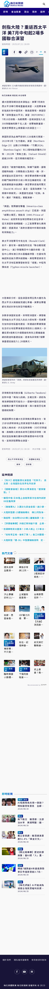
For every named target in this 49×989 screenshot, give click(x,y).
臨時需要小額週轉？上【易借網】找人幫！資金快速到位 (9, 675)
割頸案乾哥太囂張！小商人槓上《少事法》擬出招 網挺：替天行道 (25, 529)
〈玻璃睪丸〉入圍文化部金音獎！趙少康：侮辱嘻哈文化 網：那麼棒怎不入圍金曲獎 (25, 506)
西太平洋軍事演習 (15, 459)
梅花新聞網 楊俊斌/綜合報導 (14, 95)
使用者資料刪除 (39, 959)
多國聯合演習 (34, 459)
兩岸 (34, 11)
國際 (42, 11)
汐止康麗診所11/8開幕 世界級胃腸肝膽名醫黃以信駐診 (9, 596)
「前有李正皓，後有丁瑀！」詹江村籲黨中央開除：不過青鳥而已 (25, 534)
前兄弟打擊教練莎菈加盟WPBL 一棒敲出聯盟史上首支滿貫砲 (38, 644)
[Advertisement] (24, 745)
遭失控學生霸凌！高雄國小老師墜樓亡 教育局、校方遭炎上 (8, 568)
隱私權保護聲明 (21, 959)
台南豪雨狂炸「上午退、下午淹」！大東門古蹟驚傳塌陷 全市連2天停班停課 (39, 596)
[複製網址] (26, 52)
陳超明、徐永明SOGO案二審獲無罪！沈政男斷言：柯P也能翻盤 (25, 517)
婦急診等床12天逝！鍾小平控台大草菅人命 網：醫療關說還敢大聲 (24, 568)
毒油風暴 (16, 11)
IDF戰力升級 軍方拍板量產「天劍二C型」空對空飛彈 (24, 616)
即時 (5, 11)
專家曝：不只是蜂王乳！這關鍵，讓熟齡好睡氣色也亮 (8, 650)
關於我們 (7, 959)
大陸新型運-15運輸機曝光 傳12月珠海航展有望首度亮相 (25, 512)
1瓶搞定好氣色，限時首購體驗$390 (39, 575)
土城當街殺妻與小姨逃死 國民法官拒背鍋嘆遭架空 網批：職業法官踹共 (23, 596)
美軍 (18, 464)
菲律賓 (29, 464)
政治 (26, 11)
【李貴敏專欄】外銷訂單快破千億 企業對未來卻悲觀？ (25, 523)
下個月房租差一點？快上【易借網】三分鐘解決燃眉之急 (24, 675)
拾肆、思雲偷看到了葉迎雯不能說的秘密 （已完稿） (9, 616)
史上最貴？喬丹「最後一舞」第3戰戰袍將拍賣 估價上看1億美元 (39, 671)
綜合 (4, 52)
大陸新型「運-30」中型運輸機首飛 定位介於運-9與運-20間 (24, 540)
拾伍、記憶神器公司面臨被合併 (23, 644)
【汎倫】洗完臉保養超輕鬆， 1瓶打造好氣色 (38, 623)
